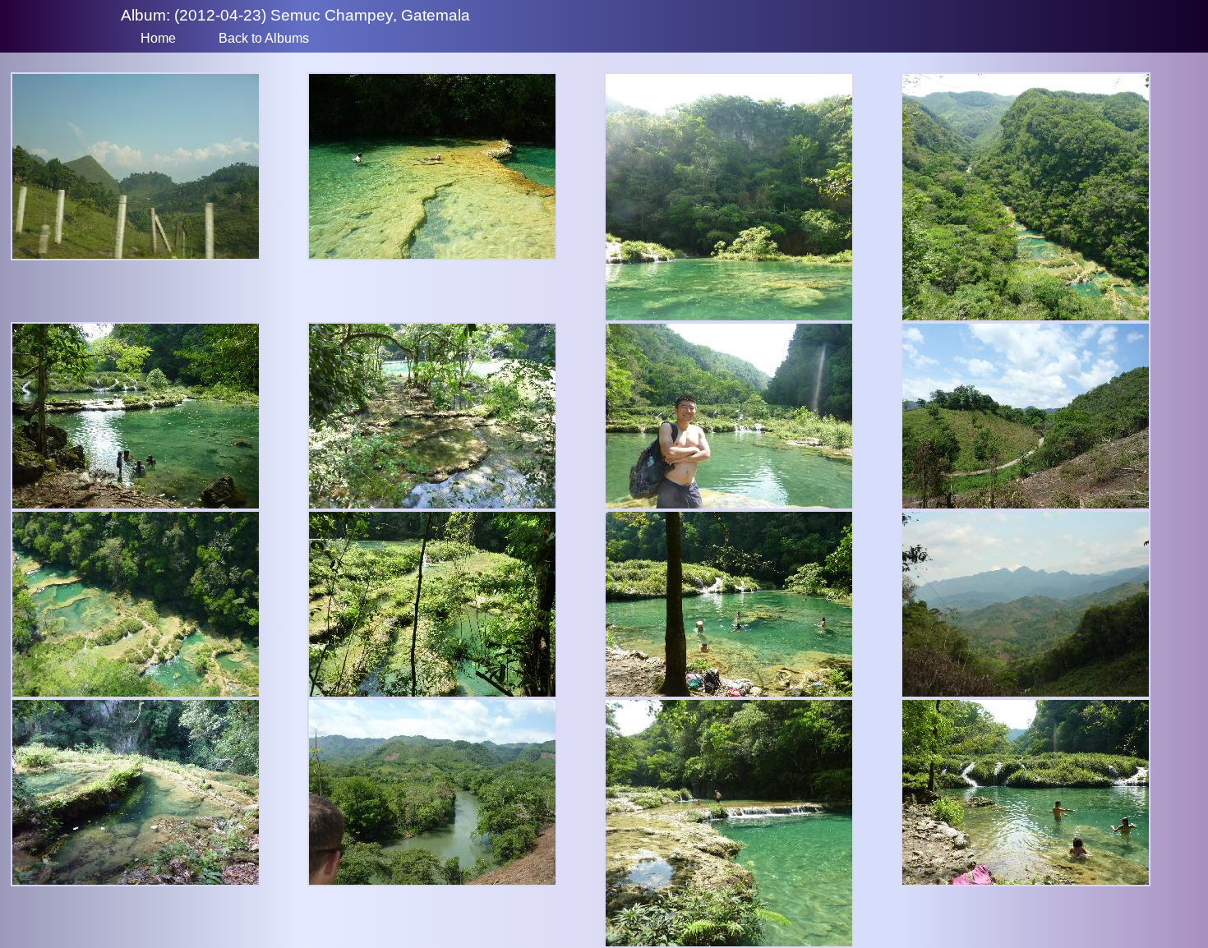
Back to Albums (264, 38)
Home (158, 38)
